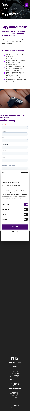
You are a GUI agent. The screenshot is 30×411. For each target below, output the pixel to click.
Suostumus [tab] (5, 177)
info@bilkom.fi (15, 385)
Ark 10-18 (15, 395)
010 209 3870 (15, 383)
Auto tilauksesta (15, 375)
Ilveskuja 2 (15, 392)
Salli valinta (15, 231)
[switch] (26, 209)
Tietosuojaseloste (15, 377)
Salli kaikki (15, 226)
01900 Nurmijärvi (15, 394)
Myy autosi (15, 368)
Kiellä (15, 237)
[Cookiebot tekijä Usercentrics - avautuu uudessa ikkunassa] (21, 173)
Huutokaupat (15, 373)
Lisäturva (15, 371)
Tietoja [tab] (25, 177)
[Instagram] (16, 358)
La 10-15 (15, 397)
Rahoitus (15, 370)
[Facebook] (12, 358)
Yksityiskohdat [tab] (15, 177)
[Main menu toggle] (26, 5)
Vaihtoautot (15, 366)
